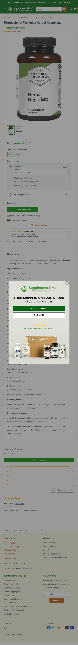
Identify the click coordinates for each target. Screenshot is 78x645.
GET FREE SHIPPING (39, 308)
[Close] (67, 283)
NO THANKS (39, 315)
